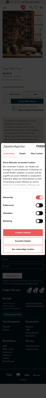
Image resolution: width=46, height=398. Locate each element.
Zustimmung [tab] (8, 153)
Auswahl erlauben (23, 241)
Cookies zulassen (23, 232)
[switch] (39, 205)
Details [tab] (22, 153)
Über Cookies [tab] (37, 153)
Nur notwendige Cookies (23, 249)
